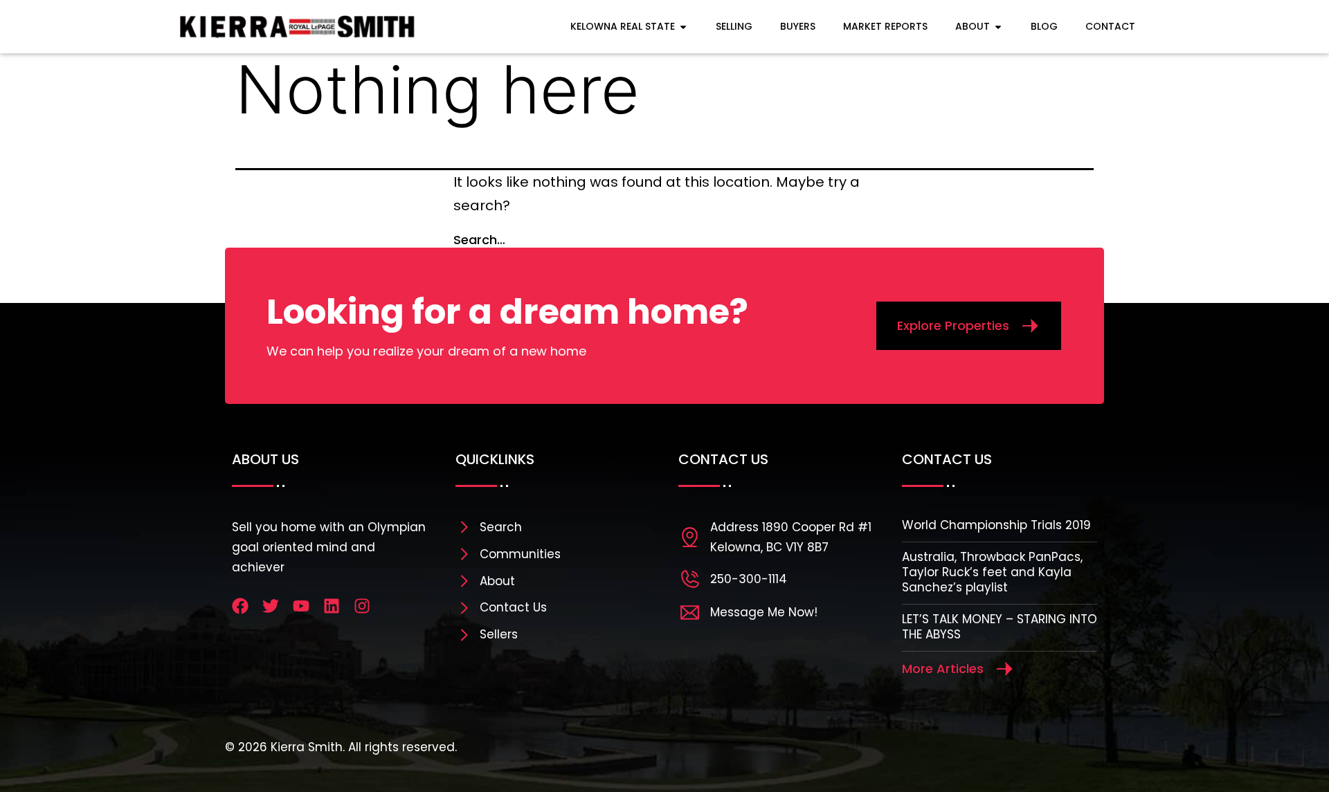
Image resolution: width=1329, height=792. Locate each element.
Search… (479, 239)
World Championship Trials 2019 (996, 525)
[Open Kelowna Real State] (683, 26)
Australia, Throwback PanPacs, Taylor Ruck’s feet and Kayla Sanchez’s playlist (992, 572)
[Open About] (998, 26)
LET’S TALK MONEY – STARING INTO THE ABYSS (999, 627)
